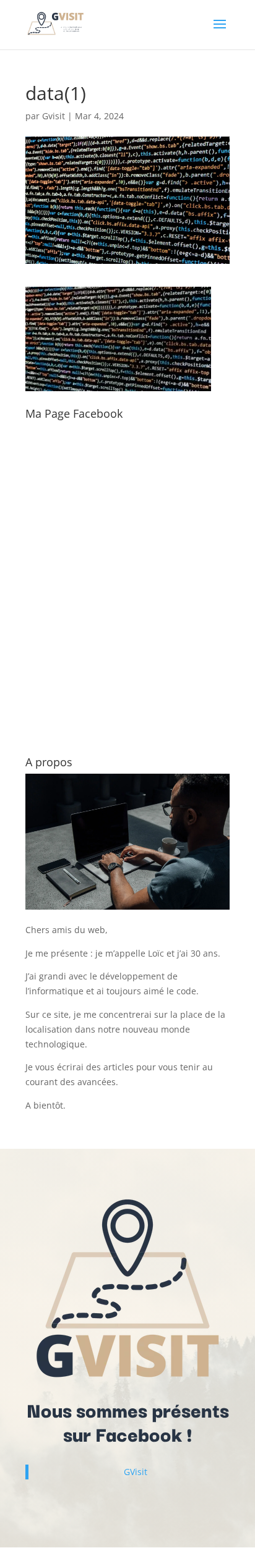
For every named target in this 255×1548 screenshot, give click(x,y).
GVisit (135, 1472)
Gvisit (53, 116)
